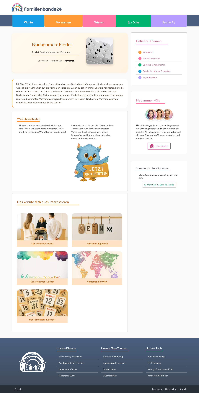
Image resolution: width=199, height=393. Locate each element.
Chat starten (162, 146)
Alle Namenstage (156, 356)
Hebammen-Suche (68, 369)
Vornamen (63, 22)
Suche (167, 22)
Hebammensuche (151, 58)
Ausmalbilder (110, 375)
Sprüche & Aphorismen (154, 64)
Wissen (99, 22)
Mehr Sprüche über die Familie (160, 184)
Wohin (28, 22)
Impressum (157, 389)
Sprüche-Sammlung (113, 356)
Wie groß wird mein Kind (160, 369)
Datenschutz (171, 389)
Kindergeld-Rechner (158, 375)
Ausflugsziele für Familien (71, 363)
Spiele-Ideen (109, 369)
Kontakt (183, 389)
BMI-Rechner (154, 363)
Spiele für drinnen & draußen (157, 71)
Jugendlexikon (150, 77)
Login (19, 389)
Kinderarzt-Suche (67, 375)
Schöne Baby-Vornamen (70, 356)
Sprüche (133, 22)
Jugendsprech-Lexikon (114, 363)
